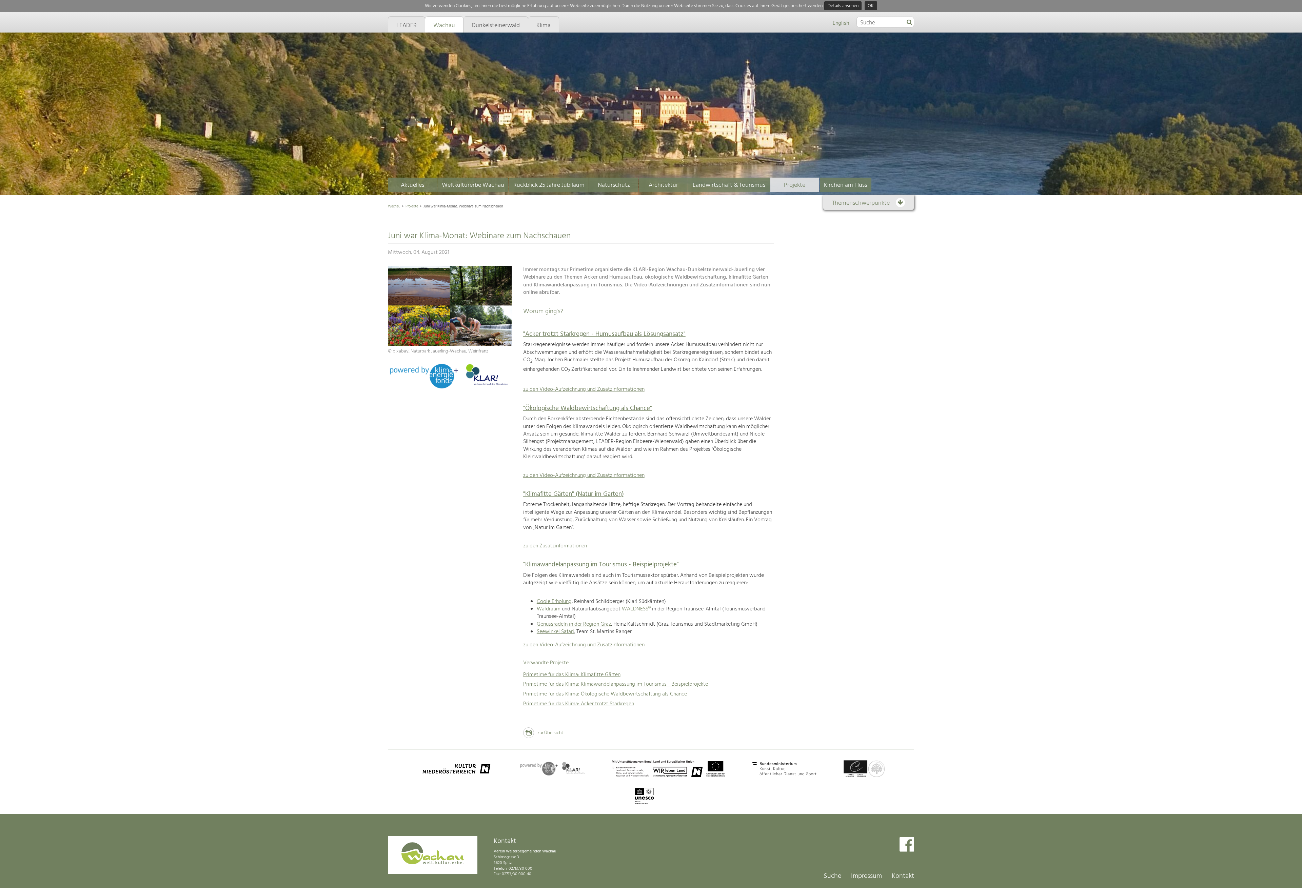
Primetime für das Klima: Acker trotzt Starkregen (578, 704)
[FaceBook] (907, 845)
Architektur (663, 185)
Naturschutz (614, 185)
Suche (832, 876)
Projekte (794, 185)
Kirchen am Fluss (845, 185)
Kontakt (903, 876)
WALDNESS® (636, 609)
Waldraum (548, 609)
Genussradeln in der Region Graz (574, 624)
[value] (909, 22)
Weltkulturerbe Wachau (473, 185)
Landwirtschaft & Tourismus (729, 185)
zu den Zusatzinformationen (555, 546)
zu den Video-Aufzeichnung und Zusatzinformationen (584, 389)
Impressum (866, 876)
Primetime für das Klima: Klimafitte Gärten (571, 674)
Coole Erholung (554, 601)
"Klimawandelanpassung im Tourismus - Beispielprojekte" (601, 565)
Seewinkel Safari (555, 631)
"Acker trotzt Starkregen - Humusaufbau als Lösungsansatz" (604, 334)
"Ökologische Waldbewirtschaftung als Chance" (587, 408)
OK (871, 6)
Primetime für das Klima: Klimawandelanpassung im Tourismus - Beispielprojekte (615, 684)
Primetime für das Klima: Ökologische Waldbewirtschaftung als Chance (605, 694)
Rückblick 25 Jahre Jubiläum (549, 185)
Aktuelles (412, 185)
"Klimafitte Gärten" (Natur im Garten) (573, 494)
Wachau (394, 206)
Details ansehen (843, 6)
